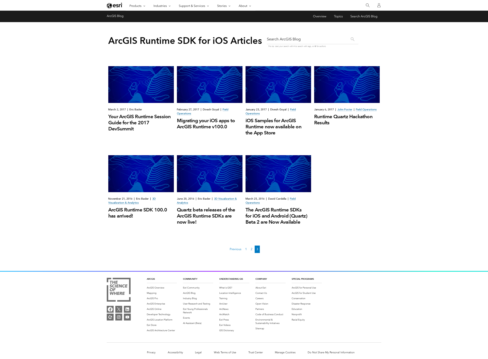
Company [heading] (261, 278)
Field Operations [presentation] (366, 109)
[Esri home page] (115, 5)
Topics (338, 16)
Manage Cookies (285, 352)
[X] (118, 309)
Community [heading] (190, 278)
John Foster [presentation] (344, 109)
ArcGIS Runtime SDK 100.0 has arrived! (137, 213)
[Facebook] (110, 309)
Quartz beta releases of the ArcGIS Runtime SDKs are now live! (206, 216)
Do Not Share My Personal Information (331, 352)
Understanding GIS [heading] (231, 278)
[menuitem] (162, 287)
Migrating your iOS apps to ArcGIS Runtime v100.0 (206, 123)
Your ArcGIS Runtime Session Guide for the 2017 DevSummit (139, 122)
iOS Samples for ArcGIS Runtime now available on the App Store (273, 126)
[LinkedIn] (127, 309)
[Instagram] (118, 317)
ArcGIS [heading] (151, 278)
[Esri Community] (110, 317)
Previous (235, 249)
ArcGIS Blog (115, 16)
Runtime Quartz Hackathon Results (343, 119)
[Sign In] (379, 5)
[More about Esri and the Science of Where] (119, 290)
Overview (319, 16)
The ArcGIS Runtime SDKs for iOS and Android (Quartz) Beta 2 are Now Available (276, 216)
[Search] (367, 5)
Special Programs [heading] (303, 278)
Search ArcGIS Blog (363, 16)
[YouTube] (127, 317)
